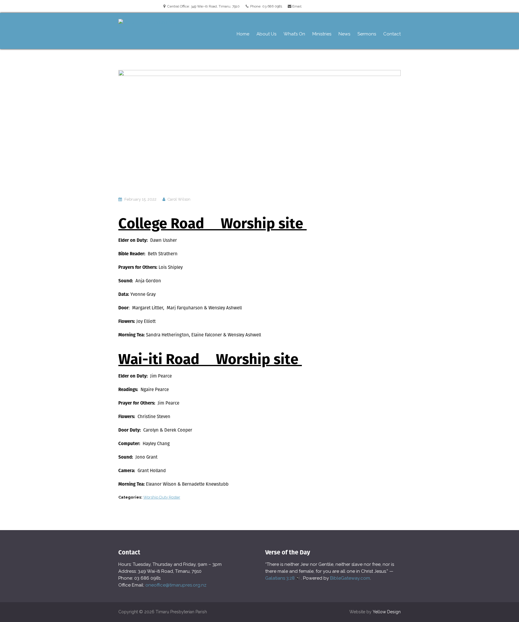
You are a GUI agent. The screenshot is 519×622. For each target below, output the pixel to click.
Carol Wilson (179, 199)
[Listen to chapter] (298, 578)
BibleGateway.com (350, 578)
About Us (266, 34)
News (344, 34)
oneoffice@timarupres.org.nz (175, 585)
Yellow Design (387, 611)
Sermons (366, 34)
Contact (392, 34)
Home (243, 34)
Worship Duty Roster (161, 497)
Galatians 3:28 (280, 578)
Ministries (321, 34)
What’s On (294, 34)
